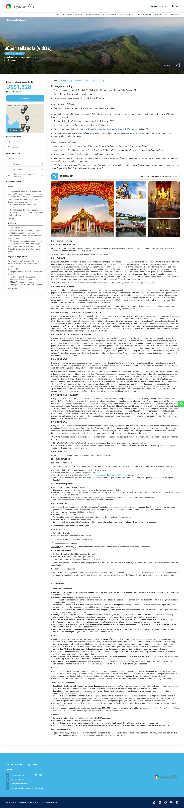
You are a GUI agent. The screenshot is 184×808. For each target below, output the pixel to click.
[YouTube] (171, 802)
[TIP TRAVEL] (165, 777)
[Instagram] (165, 802)
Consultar (25, 98)
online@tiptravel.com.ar (19, 784)
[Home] (154, 802)
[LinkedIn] (176, 802)
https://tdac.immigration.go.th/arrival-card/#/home (111, 129)
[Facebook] (159, 802)
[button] (28, 129)
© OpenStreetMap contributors (17, 105)
